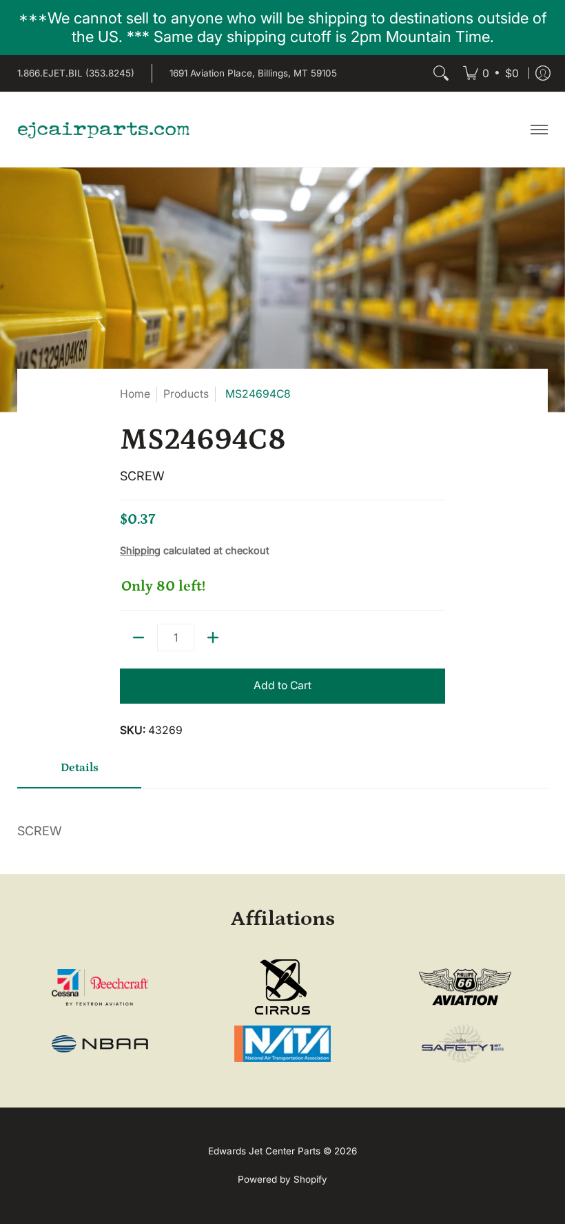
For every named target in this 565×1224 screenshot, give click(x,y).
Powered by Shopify (282, 1179)
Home (135, 393)
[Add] (213, 637)
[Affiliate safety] (465, 1044)
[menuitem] (491, 73)
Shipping (140, 550)
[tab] (79, 773)
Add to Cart (282, 685)
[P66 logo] (465, 987)
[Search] (441, 73)
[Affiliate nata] (282, 1044)
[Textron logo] (100, 987)
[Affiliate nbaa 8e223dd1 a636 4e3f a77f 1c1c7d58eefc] (100, 1043)
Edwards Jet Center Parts (264, 1150)
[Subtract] (138, 637)
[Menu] (538, 129)
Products (186, 393)
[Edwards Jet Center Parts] (103, 129)
